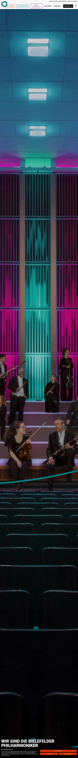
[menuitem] (11, 6)
